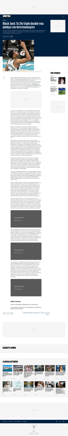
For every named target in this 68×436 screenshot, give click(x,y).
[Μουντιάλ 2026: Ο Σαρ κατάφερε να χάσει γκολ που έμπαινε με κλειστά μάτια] (61, 91)
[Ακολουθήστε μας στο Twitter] (60, 421)
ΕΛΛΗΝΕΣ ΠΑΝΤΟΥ (37, 312)
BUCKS (42, 312)
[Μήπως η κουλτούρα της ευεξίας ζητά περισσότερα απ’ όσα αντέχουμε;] (50, 384)
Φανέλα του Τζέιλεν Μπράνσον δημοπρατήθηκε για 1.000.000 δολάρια (24, 304)
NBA (45, 312)
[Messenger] (11, 36)
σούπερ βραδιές (35, 84)
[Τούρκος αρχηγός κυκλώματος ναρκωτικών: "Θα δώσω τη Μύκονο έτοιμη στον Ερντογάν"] (7, 368)
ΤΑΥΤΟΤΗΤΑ (10, 421)
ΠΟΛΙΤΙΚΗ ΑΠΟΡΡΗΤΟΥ (17, 421)
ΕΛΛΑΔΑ (47, 314)
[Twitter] (9, 36)
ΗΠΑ (48, 312)
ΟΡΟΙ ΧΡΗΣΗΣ (5, 421)
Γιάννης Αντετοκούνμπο (21, 78)
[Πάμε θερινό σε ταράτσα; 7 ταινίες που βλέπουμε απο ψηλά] (39, 368)
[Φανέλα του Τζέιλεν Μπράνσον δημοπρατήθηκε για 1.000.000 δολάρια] (61, 80)
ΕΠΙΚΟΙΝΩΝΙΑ (25, 421)
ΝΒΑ (11, 78)
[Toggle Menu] (63, 16)
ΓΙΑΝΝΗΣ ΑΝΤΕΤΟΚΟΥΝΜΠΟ (28, 312)
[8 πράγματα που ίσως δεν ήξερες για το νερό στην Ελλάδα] (18, 384)
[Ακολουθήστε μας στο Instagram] (63, 421)
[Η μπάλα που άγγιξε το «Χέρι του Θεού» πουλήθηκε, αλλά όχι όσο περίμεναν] (18, 368)
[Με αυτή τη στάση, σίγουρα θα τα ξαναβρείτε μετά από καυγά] (39, 384)
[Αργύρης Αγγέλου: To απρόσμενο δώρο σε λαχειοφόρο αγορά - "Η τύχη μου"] (7, 384)
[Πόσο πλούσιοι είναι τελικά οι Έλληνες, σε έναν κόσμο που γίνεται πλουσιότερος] (29, 384)
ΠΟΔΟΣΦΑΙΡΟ (53, 86)
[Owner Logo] (34, 427)
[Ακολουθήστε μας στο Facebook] (56, 421)
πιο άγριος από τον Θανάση (31, 85)
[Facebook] (7, 36)
